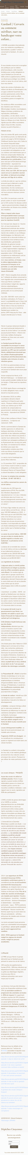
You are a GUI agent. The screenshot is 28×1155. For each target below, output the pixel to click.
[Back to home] (12, 2)
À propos (7, 7)
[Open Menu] (25, 2)
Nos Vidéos (17, 7)
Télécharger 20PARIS (8, 1120)
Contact (22, 7)
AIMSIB (4, 1051)
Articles (12, 7)
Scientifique (14, 11)
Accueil (2, 7)
